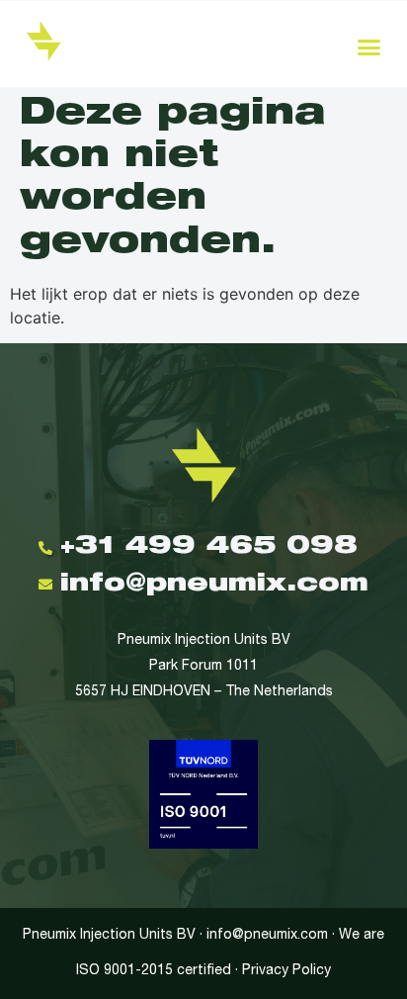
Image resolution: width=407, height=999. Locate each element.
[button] (369, 46)
